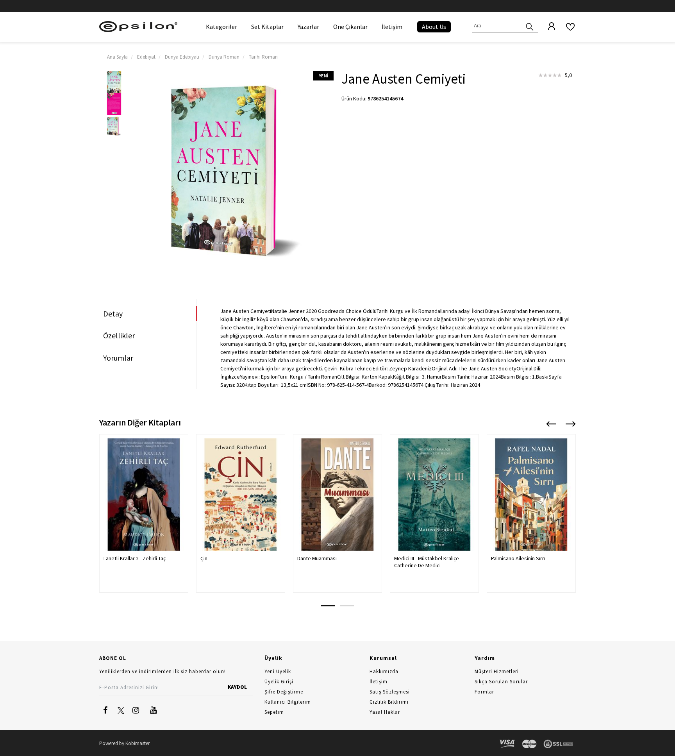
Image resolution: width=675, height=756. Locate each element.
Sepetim (274, 712)
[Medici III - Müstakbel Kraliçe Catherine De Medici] (434, 494)
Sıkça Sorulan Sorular (501, 681)
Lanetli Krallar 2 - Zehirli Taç (135, 558)
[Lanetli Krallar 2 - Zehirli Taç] (144, 494)
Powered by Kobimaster (124, 743)
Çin (203, 558)
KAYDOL (237, 687)
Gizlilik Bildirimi (389, 702)
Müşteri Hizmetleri (497, 671)
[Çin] (240, 494)
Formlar (484, 691)
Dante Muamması (317, 558)
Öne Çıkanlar (350, 26)
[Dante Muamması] (337, 494)
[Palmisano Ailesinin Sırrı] (531, 494)
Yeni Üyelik (277, 671)
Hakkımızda (384, 671)
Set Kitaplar (267, 26)
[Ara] (529, 26)
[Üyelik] (547, 26)
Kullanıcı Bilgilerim (287, 702)
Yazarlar (308, 26)
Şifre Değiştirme (283, 691)
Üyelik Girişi (278, 681)
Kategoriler (221, 26)
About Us (434, 26)
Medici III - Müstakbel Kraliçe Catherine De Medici (426, 562)
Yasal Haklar (385, 712)
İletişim (392, 26)
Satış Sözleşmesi (390, 691)
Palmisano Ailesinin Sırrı (518, 558)
